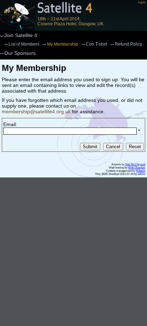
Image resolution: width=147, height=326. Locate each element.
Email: (10, 124)
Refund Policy (128, 44)
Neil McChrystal (135, 164)
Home (18, 15)
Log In (141, 2)
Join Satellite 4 (20, 35)
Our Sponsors (20, 53)
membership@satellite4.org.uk (36, 111)
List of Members (24, 44)
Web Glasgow (136, 167)
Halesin (140, 170)
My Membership (62, 44)
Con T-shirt (96, 44)
